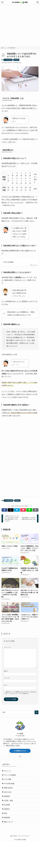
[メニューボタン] (2, 2)
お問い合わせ (13, 836)
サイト (6, 685)
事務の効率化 (8, 788)
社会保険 (7, 805)
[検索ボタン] (37, 2)
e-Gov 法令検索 (8, 262)
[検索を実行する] (36, 712)
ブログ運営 (7, 779)
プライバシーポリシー (24, 836)
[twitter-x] (20, 757)
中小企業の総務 (8, 59)
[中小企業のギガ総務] (20, 2)
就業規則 (16, 59)
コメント (7, 647)
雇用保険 (7, 817)
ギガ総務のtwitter (20, 751)
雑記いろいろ (8, 822)
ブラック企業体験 (10, 775)
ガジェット (7, 771)
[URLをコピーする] (35, 510)
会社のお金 (7, 792)
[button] (4, 510)
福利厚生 (7, 809)
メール (6, 678)
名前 (6, 671)
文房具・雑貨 (8, 800)
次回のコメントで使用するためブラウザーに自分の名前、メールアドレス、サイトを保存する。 (21, 692)
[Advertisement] (20, 25)
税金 (5, 813)
